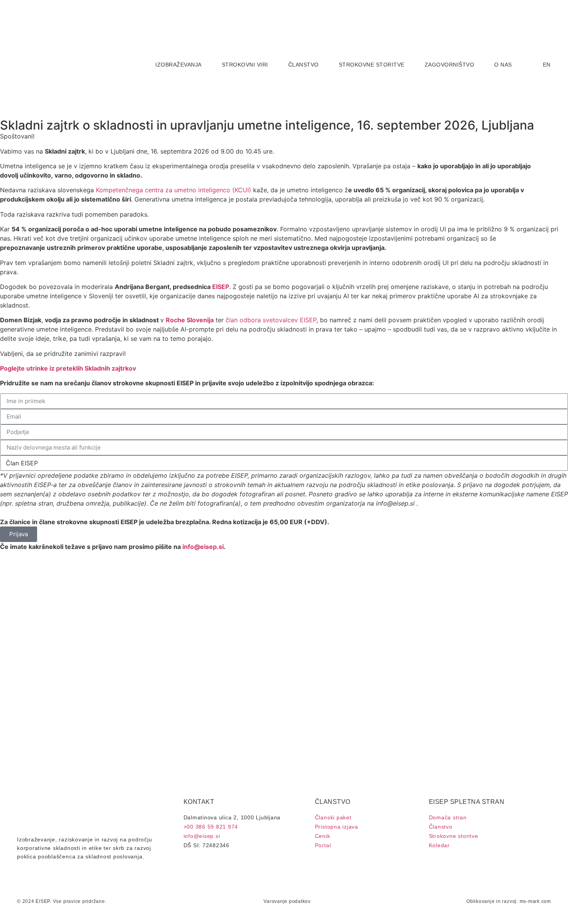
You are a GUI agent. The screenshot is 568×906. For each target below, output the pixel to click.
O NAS (503, 65)
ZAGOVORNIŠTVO (449, 65)
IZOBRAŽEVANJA (178, 65)
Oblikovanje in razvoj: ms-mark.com (508, 901)
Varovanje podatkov (287, 901)
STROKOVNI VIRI (245, 65)
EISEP (220, 287)
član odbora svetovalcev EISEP (271, 320)
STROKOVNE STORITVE (372, 65)
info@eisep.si (203, 546)
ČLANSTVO (303, 65)
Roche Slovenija (190, 320)
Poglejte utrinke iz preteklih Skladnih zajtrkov (68, 368)
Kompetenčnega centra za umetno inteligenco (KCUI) (172, 190)
